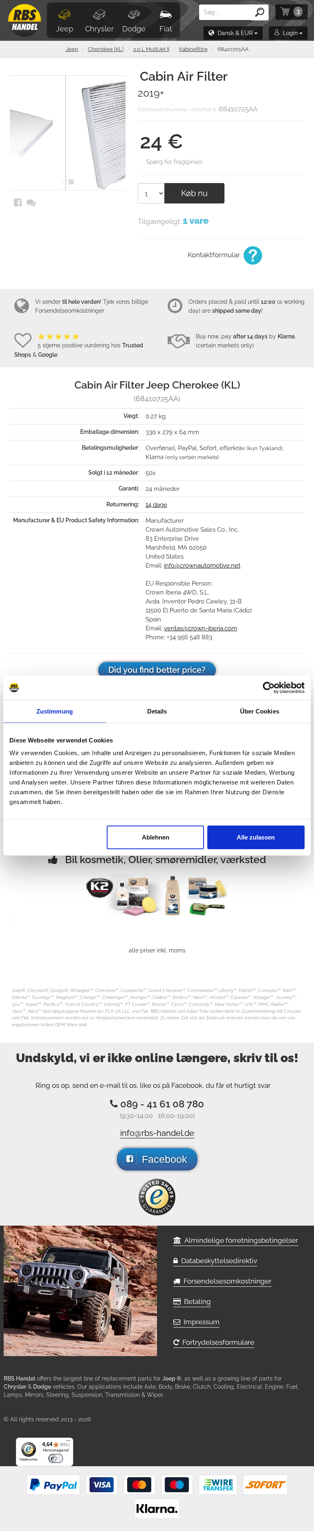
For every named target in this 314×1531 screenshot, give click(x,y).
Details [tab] (157, 710)
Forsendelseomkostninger (69, 310)
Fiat (165, 28)
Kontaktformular (215, 255)
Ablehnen (155, 837)
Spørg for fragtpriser (174, 162)
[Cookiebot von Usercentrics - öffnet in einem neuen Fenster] (269, 687)
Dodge (134, 28)
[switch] (55, 1458)
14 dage (156, 504)
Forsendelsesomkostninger (225, 1281)
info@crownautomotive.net (202, 565)
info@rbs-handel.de (157, 1133)
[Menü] (68, 1442)
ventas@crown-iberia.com (200, 628)
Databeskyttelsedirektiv (217, 1261)
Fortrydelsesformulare (216, 1342)
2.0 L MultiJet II (151, 49)
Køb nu (194, 193)
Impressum (200, 1322)
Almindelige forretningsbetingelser (239, 1240)
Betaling (196, 1301)
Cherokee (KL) (105, 49)
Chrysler (99, 28)
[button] (233, 33)
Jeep (64, 28)
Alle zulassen (256, 837)
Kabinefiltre (193, 49)
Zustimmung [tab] (54, 710)
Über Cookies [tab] (259, 710)
